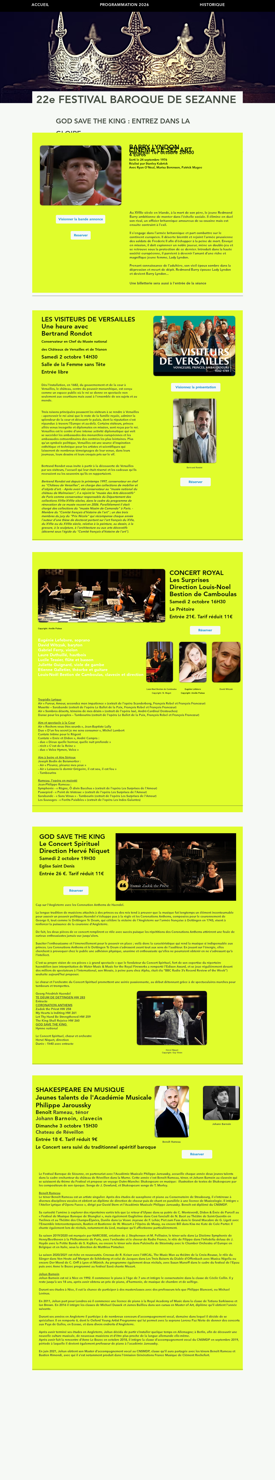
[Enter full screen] (230, 895)
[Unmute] (128, 895)
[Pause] (121, 895)
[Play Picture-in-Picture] (223, 895)
